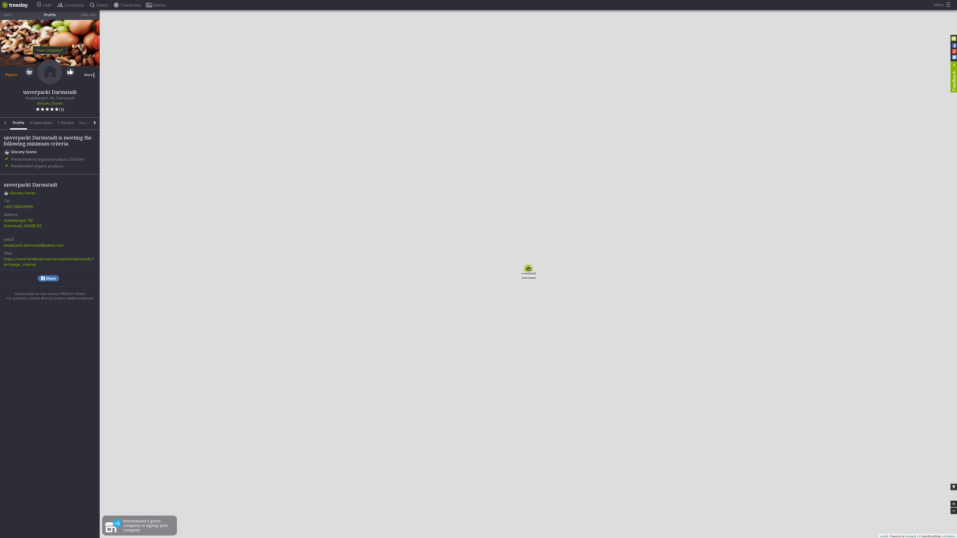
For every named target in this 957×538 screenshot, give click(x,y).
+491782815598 (18, 206)
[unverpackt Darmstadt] (529, 270)
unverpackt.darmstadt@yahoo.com (34, 245)
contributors (948, 536)
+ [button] (954, 504)
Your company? (50, 50)
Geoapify (910, 536)
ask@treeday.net (80, 298)
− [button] (954, 511)
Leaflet (884, 536)
